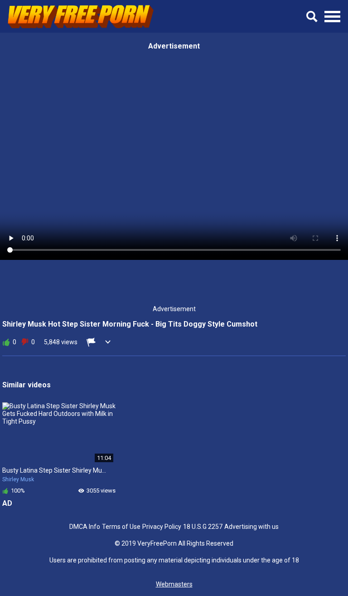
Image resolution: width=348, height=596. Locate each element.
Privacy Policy (161, 526)
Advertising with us (251, 526)
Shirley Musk (18, 479)
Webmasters (174, 584)
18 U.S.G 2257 (202, 526)
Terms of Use (121, 526)
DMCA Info (84, 526)
